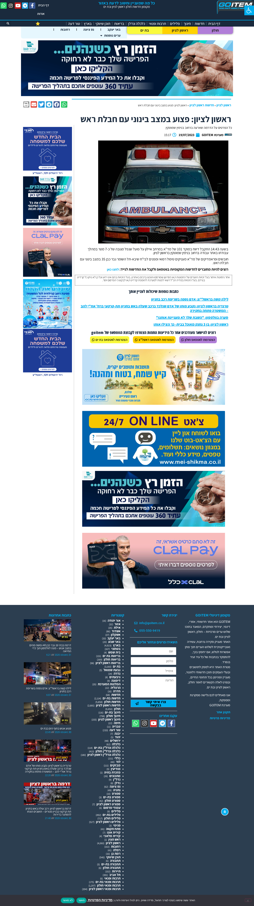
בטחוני (115, 649)
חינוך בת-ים (112, 712)
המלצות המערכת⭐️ (50, 23)
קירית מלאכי (112, 836)
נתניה (116, 790)
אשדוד (116, 631)
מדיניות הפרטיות (99, 900)
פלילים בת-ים (111, 815)
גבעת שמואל (112, 670)
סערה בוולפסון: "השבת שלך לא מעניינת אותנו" (192, 317)
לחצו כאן (113, 269)
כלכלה (116, 744)
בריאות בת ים (111, 656)
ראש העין (114, 839)
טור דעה (74, 23)
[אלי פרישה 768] (153, 525)
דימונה (115, 680)
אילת (117, 627)
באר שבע (114, 641)
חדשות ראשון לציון (201, 105)
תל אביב (114, 875)
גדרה (117, 673)
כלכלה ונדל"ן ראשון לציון (103, 754)
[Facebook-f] (32, 5)
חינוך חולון (113, 716)
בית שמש (114, 652)
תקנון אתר (223, 712)
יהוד (117, 737)
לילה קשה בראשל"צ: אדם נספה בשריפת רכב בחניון (189, 299)
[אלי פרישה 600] (47, 224)
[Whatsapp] (3, 5)
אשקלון (115, 634)
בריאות (119, 23)
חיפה (117, 723)
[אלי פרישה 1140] (127, 95)
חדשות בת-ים (111, 698)
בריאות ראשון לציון (108, 663)
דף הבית (43, 5)
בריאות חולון (112, 659)
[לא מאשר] (248, 900)
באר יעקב (113, 29)
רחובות (65, 29)
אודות (41, 14)
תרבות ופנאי (157, 23)
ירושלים (115, 740)
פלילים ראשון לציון (108, 822)
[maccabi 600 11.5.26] (47, 174)
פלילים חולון (112, 818)
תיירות (116, 871)
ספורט (116, 793)
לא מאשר (68, 900)
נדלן (117, 783)
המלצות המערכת (109, 684)
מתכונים (114, 776)
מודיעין (115, 769)
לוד (118, 762)
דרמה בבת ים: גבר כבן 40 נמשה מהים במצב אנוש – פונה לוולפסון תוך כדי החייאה (50, 648)
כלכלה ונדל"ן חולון (108, 751)
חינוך (187, 23)
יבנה (117, 733)
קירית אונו (113, 832)
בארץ (88, 23)
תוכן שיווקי (103, 23)
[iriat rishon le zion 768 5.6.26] (153, 403)
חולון (215, 30)
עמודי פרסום (111, 807)
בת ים (144, 30)
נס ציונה (88, 29)
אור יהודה (114, 620)
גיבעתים (114, 677)
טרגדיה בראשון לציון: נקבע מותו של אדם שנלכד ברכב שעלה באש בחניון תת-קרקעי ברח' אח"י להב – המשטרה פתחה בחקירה (154, 308)
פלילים (175, 23)
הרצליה (115, 687)
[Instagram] (11, 5)
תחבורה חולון (111, 867)
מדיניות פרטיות (220, 718)
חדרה (116, 691)
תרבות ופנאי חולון (108, 885)
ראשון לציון (180, 30)
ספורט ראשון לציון (108, 804)
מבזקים (115, 765)
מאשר (81, 900)
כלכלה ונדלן (136, 23)
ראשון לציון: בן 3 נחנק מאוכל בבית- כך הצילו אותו (191, 324)
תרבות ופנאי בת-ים (108, 882)
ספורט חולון (112, 800)
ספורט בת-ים (111, 797)
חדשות (199, 23)
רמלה (116, 850)
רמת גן (115, 853)
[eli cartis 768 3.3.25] (153, 587)
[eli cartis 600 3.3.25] (47, 275)
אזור (117, 624)
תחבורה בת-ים (110, 864)
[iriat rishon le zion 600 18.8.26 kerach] (47, 327)
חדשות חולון (112, 702)
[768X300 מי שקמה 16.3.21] (153, 465)
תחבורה (115, 860)
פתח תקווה (113, 829)
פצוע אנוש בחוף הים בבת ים (56, 728)
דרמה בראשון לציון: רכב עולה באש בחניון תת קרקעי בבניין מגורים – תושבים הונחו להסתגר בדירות (48, 811)
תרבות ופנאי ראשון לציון (104, 889)
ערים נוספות (112, 35)
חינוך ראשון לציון (109, 719)
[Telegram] (25, 5)
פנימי (116, 825)
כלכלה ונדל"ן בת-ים (107, 747)
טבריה (116, 726)
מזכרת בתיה (112, 772)
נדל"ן (116, 779)
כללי (117, 758)
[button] (249, 10)
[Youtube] (18, 5)
